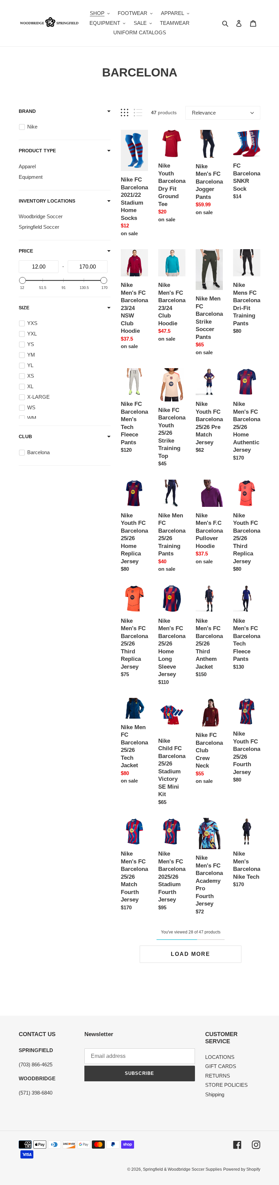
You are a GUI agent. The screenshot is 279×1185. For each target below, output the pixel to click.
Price (26, 251)
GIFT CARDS (220, 1066)
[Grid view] (124, 113)
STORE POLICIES (226, 1085)
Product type (37, 150)
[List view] (138, 113)
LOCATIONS (219, 1057)
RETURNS (217, 1076)
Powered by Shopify (241, 1169)
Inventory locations (47, 201)
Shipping (214, 1094)
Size (24, 307)
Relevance (204, 113)
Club (25, 436)
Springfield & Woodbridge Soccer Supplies (182, 1169)
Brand (27, 111)
